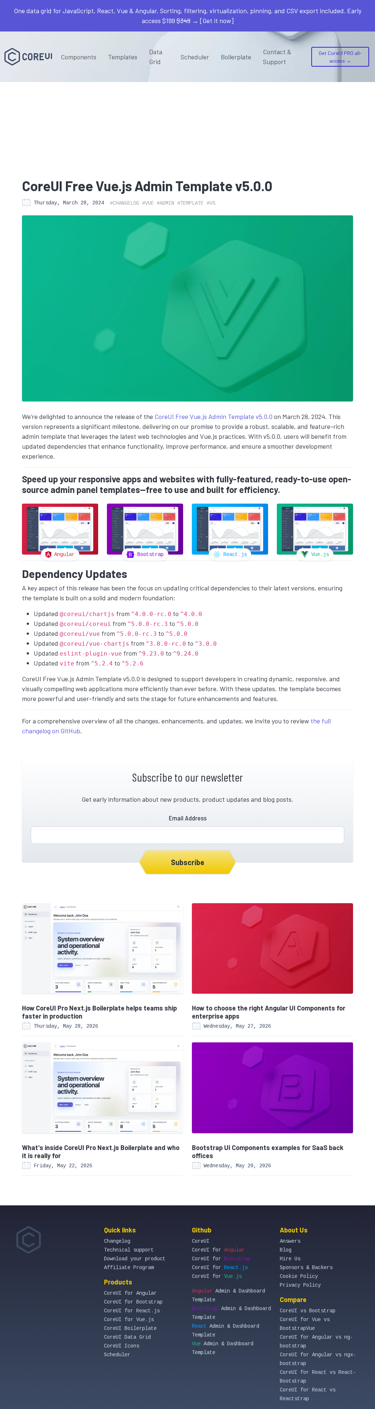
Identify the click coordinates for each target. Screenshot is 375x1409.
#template (190, 203)
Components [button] (78, 57)
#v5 (211, 203)
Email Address (188, 818)
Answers (290, 1241)
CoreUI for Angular (130, 1293)
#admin (165, 203)
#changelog (124, 203)
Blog (286, 1250)
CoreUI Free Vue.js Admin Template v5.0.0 (213, 416)
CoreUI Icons (121, 1346)
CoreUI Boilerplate (130, 1328)
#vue (148, 203)
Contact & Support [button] (277, 57)
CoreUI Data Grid (127, 1337)
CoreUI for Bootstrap (133, 1302)
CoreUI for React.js (132, 1311)
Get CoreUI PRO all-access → (340, 57)
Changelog (117, 1241)
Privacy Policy (300, 1285)
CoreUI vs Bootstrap (307, 1311)
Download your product (135, 1259)
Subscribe (187, 862)
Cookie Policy (299, 1276)
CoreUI (200, 1241)
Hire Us (290, 1259)
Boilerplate (236, 57)
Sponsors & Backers (306, 1268)
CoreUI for (218, 1250)
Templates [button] (122, 57)
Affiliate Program (129, 1268)
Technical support (129, 1250)
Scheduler (195, 57)
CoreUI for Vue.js (129, 1320)
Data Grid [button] (155, 57)
